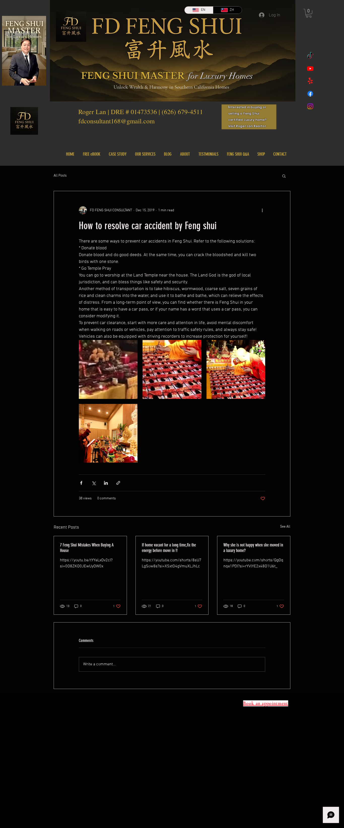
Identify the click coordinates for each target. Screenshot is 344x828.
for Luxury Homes (220, 76)
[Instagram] (310, 106)
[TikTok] (310, 56)
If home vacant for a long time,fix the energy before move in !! (169, 547)
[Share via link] (118, 482)
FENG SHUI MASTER (133, 75)
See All (285, 527)
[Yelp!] (310, 81)
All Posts (60, 176)
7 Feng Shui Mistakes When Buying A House (87, 547)
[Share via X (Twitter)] (93, 482)
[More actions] (262, 210)
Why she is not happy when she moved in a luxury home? (253, 547)
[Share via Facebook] (81, 482)
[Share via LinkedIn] (106, 482)
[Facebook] (310, 93)
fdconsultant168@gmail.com (116, 121)
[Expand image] (108, 369)
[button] (308, 13)
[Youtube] (310, 68)
